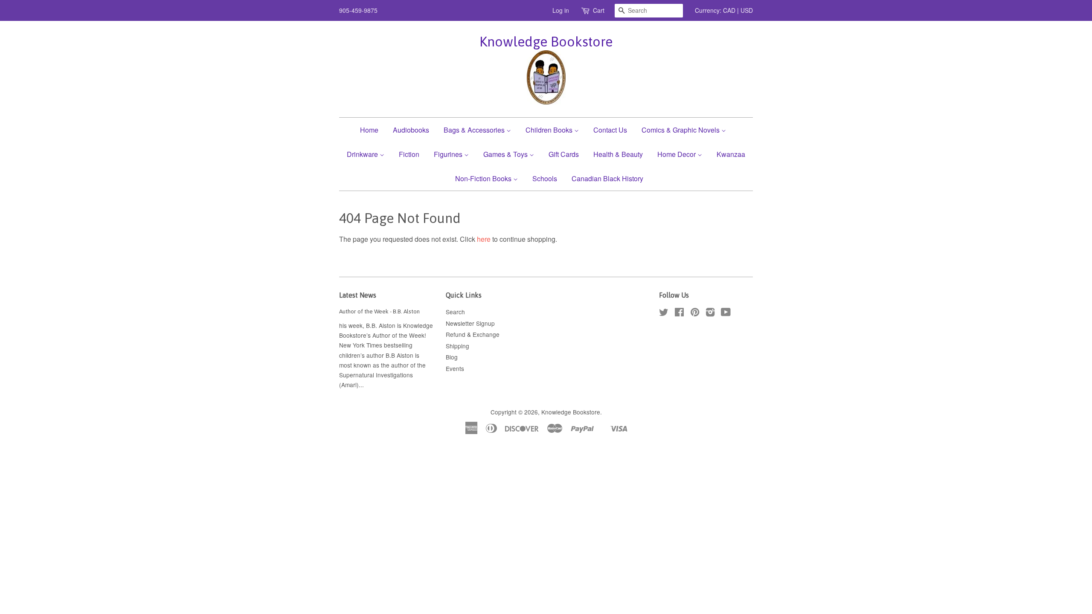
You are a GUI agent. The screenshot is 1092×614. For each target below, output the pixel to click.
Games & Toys (506, 154)
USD (747, 10)
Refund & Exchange (473, 334)
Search (455, 311)
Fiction (409, 154)
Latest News (357, 295)
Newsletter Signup (470, 323)
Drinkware (363, 154)
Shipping (457, 346)
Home (369, 130)
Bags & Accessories (475, 130)
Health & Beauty (618, 154)
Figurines (449, 154)
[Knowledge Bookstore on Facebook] (679, 313)
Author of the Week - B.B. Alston (379, 311)
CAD (729, 10)
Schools (544, 178)
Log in (560, 10)
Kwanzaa (731, 154)
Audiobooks (411, 130)
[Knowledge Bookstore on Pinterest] (695, 313)
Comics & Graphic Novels (681, 130)
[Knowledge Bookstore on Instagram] (710, 313)
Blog (452, 357)
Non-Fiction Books (484, 178)
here (484, 239)
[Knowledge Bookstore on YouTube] (726, 313)
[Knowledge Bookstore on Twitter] (663, 313)
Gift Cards (564, 154)
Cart (598, 10)
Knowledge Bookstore (546, 41)
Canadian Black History (607, 178)
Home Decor (677, 154)
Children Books (550, 130)
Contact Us (610, 130)
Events (455, 368)
